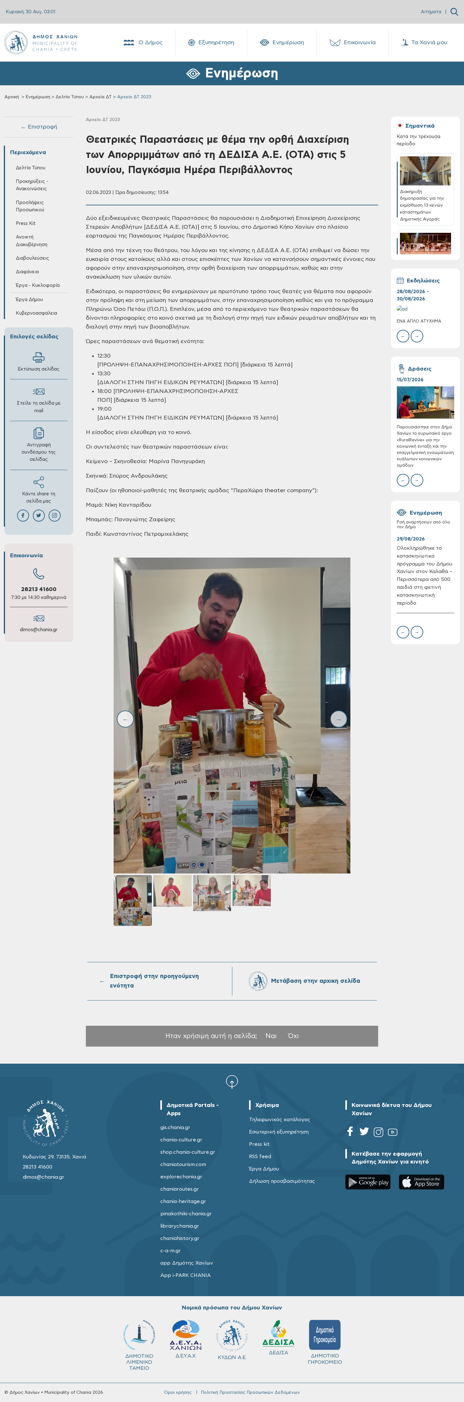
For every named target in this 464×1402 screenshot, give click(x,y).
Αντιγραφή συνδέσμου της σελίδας (38, 452)
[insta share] (55, 516)
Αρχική (11, 97)
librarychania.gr (179, 1226)
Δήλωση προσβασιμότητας (282, 1181)
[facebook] (350, 1133)
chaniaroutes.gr (179, 1189)
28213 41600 (39, 589)
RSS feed (260, 1156)
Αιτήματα (431, 11)
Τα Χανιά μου (429, 42)
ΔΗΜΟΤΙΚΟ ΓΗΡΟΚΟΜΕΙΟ (325, 1358)
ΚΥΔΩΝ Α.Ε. (232, 1357)
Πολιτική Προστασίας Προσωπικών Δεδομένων (250, 1392)
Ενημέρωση (288, 42)
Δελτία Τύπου (70, 97)
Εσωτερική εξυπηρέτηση (279, 1131)
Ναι (271, 1036)
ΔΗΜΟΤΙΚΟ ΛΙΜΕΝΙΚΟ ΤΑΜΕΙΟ (139, 1362)
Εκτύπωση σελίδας (39, 369)
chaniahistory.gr (179, 1238)
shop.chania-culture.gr (187, 1152)
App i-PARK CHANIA (185, 1275)
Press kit (259, 1144)
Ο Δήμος (151, 42)
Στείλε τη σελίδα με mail (39, 407)
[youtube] (392, 1133)
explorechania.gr (181, 1176)
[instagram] (378, 1133)
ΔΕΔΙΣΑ (278, 1352)
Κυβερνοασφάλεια (36, 313)
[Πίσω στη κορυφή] (232, 1081)
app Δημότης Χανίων (186, 1263)
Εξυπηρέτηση (216, 42)
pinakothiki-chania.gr (186, 1213)
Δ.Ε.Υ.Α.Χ (185, 1355)
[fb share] (23, 516)
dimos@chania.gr (38, 629)
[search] (454, 12)
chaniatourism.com (183, 1164)
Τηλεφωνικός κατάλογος (279, 1119)
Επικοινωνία (360, 42)
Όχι (293, 1036)
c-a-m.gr (170, 1250)
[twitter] (364, 1133)
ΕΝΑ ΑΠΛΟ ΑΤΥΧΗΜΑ (419, 321)
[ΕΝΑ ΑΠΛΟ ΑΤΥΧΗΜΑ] (425, 309)
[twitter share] (39, 516)
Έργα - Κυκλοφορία (38, 285)
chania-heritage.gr (183, 1201)
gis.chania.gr (175, 1127)
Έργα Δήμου (264, 1168)
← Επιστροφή (39, 127)
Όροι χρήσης (178, 1392)
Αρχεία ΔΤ (100, 97)
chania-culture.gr (181, 1139)
